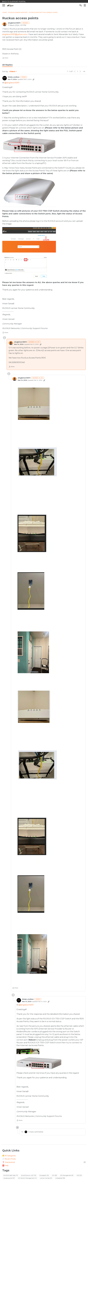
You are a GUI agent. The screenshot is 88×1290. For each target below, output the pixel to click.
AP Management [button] (66, 1175)
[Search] (80, 5)
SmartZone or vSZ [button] (28, 1175)
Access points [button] (9, 1178)
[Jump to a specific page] (84, 71)
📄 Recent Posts (9, 1159)
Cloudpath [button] (44, 1175)
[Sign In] (85, 5)
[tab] (7, 65)
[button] (34, 411)
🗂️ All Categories (9, 1156)
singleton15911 (14, 23)
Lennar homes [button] (46, 1178)
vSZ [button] (79, 1175)
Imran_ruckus (13, 77)
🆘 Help (5, 1165)
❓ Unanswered (44, 1162)
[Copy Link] (33, 79)
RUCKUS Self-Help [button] (10, 1175)
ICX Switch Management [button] (27, 1178)
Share (5, 58)
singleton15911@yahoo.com (14, 34)
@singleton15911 (12, 83)
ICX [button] (54, 1175)
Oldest (12, 71)
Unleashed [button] (60, 1178)
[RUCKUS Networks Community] (10, 5)
